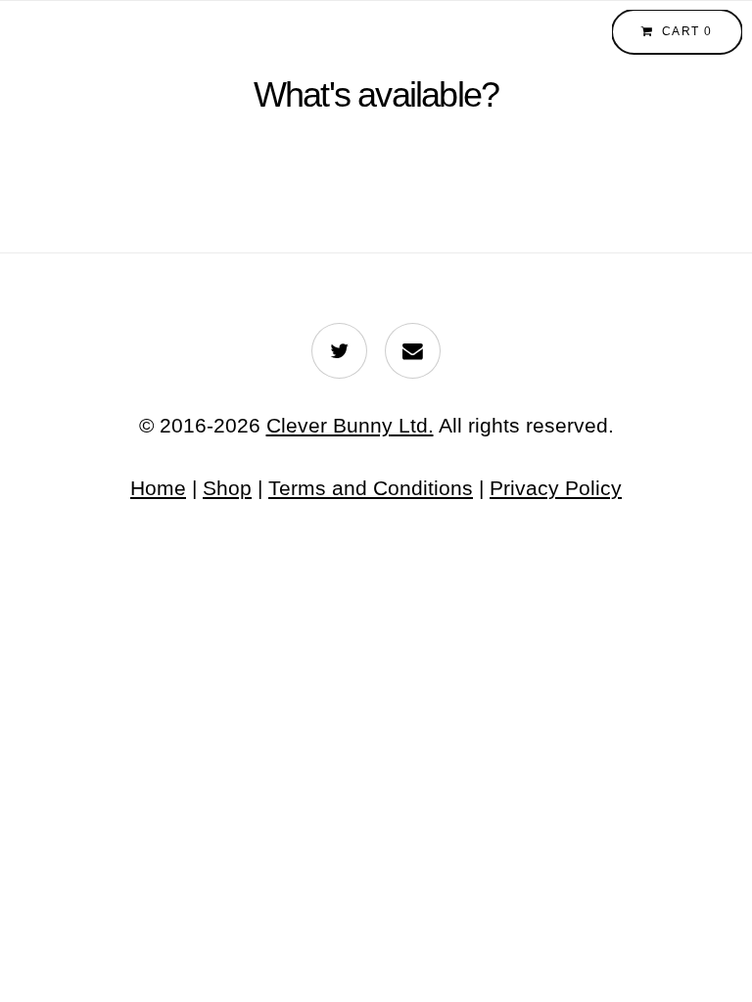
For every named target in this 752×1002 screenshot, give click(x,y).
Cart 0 (687, 31)
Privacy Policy (556, 488)
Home (158, 488)
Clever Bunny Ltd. (350, 425)
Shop (227, 488)
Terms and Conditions (370, 488)
